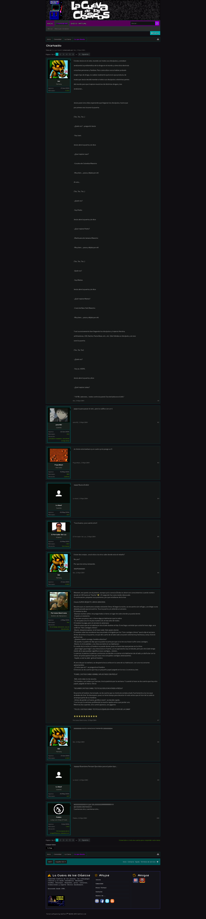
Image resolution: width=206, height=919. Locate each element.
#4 (158, 498)
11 (79, 54)
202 (68, 434)
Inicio (50, 23)
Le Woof (59, 505)
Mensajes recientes (62, 29)
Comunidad (62, 23)
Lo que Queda (57, 50)
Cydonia (66, 476)
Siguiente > (85, 54)
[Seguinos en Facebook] (102, 903)
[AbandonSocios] (136, 882)
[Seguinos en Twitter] (107, 903)
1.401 (67, 826)
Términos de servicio (148, 862)
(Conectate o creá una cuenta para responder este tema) (139, 840)
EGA (49, 862)
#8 (158, 742)
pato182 (59, 425)
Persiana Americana (59, 613)
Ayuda (137, 862)
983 (68, 474)
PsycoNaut (59, 465)
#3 (158, 463)
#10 (158, 818)
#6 (158, 573)
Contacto (131, 862)
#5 (158, 537)
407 (68, 514)
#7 (158, 720)
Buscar (50, 29)
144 (68, 622)
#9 (158, 780)
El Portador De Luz (58, 534)
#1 (158, 401)
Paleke (58, 817)
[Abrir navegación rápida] (158, 39)
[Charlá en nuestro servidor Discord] (97, 903)
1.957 (67, 544)
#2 (158, 422)
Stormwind (65, 546)
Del (75, 50)
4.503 (67, 90)
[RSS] (112, 903)
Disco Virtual (79, 23)
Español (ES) (60, 862)
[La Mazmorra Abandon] (142, 882)
